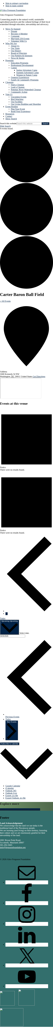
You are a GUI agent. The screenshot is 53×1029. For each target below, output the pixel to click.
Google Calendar (12, 786)
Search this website (8, 123)
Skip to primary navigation (16, 3)
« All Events (5, 301)
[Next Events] (6, 613)
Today (2, 618)
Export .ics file (11, 795)
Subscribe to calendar (9, 744)
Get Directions (39, 376)
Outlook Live (11, 793)
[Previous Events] (29, 611)
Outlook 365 (10, 791)
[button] (11, 119)
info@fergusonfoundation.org (13, 847)
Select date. (24, 633)
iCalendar (9, 788)
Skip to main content (14, 6)
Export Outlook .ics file (15, 798)
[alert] (26, 439)
